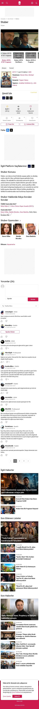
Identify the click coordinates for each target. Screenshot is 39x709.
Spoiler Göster (10, 332)
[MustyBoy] (2, 326)
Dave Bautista (24, 212)
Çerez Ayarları (7, 696)
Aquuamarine (11, 244)
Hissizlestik (9, 446)
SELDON (8, 409)
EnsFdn (7, 341)
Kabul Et (17, 696)
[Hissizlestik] (2, 446)
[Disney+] (3, 97)
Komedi (11, 68)
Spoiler (9, 298)
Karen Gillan (4, 212)
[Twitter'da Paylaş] (11, 130)
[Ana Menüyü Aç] (2, 3)
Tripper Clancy (23, 80)
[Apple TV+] (7, 97)
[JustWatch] (34, 92)
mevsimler (8, 397)
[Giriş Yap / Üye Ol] (32, 3)
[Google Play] (11, 97)
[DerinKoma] (2, 427)
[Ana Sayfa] (19, 3)
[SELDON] (2, 410)
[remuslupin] (2, 312)
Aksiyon (4, 68)
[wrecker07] (2, 384)
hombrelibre (9, 366)
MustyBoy (8, 325)
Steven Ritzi (24, 75)
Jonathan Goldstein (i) (25, 83)
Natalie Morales (14, 212)
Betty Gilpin (4, 206)
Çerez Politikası (16, 692)
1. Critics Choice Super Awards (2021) (21, 206)
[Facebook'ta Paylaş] (7, 130)
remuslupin (9, 312)
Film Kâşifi (8, 353)
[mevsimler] (2, 398)
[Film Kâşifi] (2, 353)
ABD (30, 72)
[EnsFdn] (2, 342)
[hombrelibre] (2, 367)
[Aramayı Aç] (7, 3)
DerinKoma (9, 426)
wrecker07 (9, 384)
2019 (14, 72)
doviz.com (19, 701)
